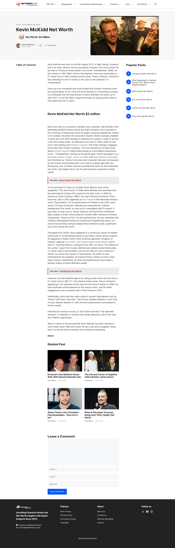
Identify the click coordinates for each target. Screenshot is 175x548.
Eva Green (70, 242)
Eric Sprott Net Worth (142, 100)
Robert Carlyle (79, 145)
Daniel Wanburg (28, 45)
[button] (155, 4)
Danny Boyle (62, 151)
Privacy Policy (66, 515)
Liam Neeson (82, 242)
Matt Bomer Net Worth (142, 91)
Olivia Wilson (52, 380)
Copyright (64, 523)
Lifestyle (114, 4)
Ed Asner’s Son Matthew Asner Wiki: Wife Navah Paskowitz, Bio (64, 375)
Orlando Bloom (101, 242)
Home (18, 25)
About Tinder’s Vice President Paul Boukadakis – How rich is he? (63, 415)
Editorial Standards (105, 519)
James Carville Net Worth (143, 108)
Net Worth (142, 4)
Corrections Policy (68, 519)
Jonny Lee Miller (81, 157)
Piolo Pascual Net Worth (143, 116)
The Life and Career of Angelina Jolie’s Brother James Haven (101, 375)
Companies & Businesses (91, 4)
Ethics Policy (65, 511)
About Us (101, 511)
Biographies (66, 4)
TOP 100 (50, 4)
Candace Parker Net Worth (144, 74)
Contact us (101, 515)
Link (47, 45)
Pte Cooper (87, 199)
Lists (127, 4)
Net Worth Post (91, 538)
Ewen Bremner (100, 157)
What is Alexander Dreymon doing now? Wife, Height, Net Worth (99, 415)
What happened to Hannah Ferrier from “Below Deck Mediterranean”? (144, 82)
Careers (100, 523)
